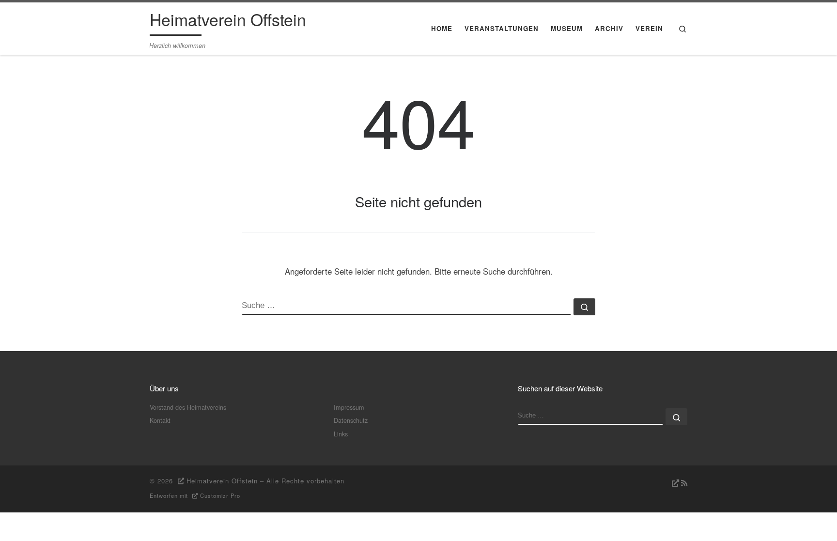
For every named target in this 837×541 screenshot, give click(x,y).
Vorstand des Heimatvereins (188, 407)
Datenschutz (351, 420)
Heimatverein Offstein (222, 480)
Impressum (349, 407)
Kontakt (160, 420)
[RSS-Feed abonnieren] (678, 483)
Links (341, 433)
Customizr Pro (220, 495)
